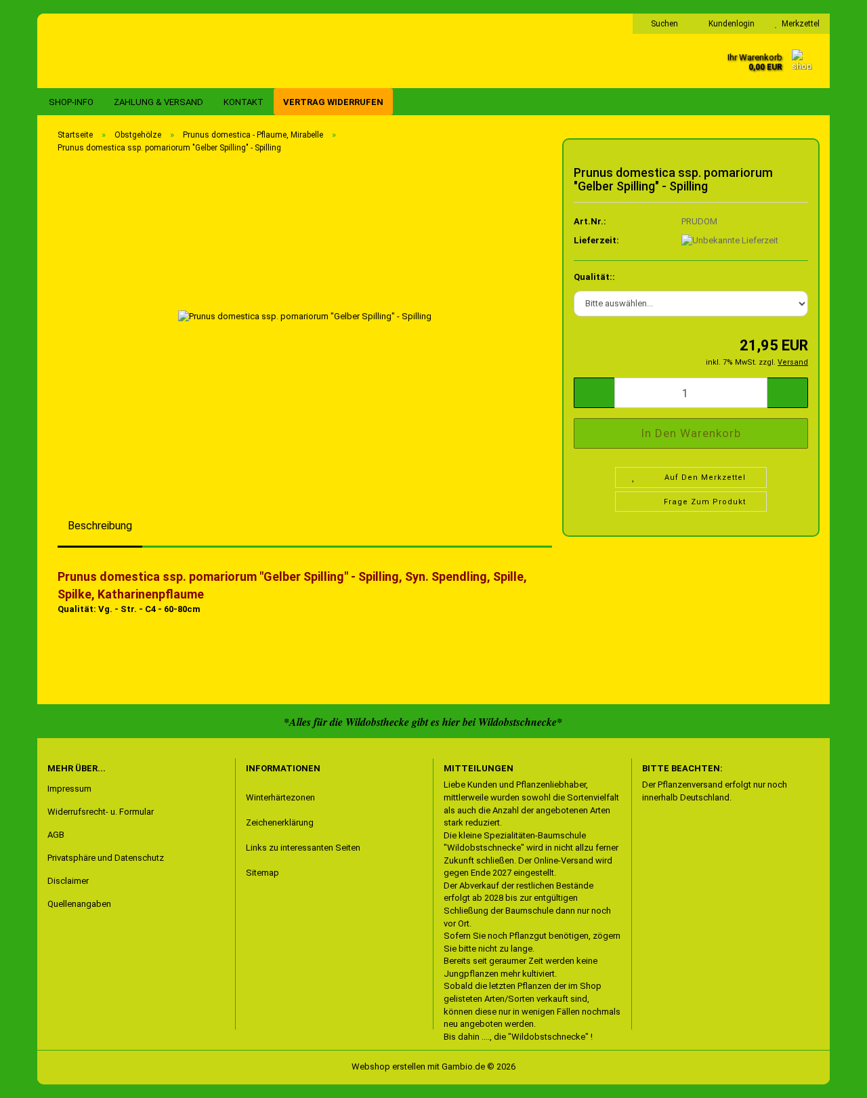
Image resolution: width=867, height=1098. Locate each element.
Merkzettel (799, 23)
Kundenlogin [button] (729, 23)
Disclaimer (68, 881)
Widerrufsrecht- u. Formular (100, 812)
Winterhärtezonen (280, 797)
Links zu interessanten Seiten (303, 847)
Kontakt (243, 102)
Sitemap (262, 873)
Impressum (69, 789)
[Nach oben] (37, 1077)
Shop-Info (71, 102)
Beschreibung (100, 525)
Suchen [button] (663, 23)
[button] (594, 393)
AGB (55, 835)
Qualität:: (594, 277)
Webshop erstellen (388, 1066)
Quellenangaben (79, 904)
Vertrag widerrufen (333, 102)
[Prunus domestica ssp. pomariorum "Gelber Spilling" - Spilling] (304, 316)
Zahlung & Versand (158, 102)
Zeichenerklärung (280, 822)
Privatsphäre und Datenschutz (105, 858)
